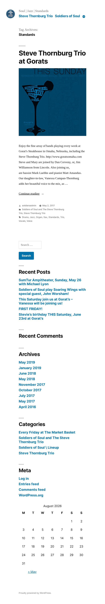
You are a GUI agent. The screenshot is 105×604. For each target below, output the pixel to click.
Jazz (32, 217)
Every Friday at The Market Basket (47, 432)
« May (32, 572)
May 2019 (27, 362)
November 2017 (32, 385)
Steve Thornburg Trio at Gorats (52, 57)
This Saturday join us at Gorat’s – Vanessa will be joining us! (46, 301)
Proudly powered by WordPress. (35, 593)
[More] (83, 16)
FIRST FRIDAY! (30, 309)
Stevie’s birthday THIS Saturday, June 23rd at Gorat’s (50, 316)
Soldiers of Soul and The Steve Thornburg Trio (44, 440)
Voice (29, 221)
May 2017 (27, 401)
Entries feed (29, 484)
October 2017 (30, 390)
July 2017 (27, 396)
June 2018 (27, 373)
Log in (24, 478)
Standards (54, 217)
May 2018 (27, 379)
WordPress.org (31, 495)
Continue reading (31, 194)
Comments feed (32, 490)
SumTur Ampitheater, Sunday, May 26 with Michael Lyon (50, 282)
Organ (39, 217)
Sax (45, 217)
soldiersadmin (29, 205)
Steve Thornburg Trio (36, 16)
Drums (25, 217)
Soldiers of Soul (67, 16)
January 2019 (30, 368)
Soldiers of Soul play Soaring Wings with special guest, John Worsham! (52, 292)
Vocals (22, 221)
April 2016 (27, 407)
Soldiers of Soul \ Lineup (39, 447)
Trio (62, 217)
